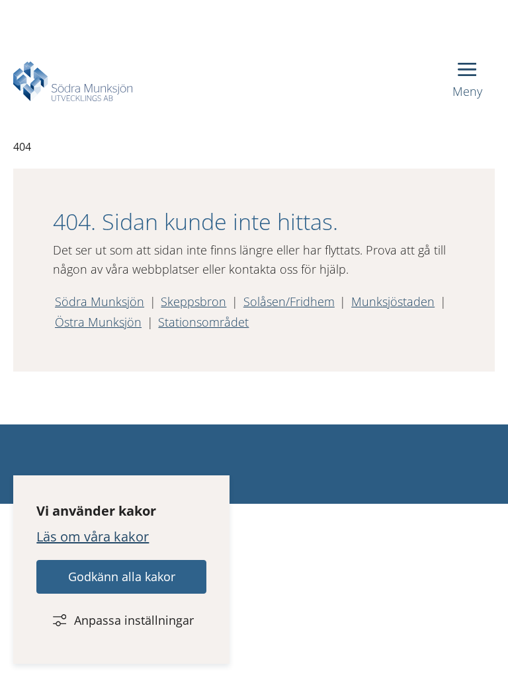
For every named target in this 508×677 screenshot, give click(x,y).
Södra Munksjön (99, 301)
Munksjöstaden (393, 301)
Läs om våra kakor (92, 536)
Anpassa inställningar (134, 620)
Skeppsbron (193, 301)
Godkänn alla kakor (121, 576)
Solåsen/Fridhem (289, 301)
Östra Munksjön (98, 322)
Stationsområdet (203, 322)
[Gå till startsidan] (72, 81)
